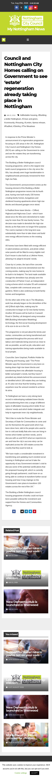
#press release (38, 123)
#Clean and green (29, 119)
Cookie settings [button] (21, 773)
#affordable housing (28, 115)
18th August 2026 (16, 715)
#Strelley (17, 126)
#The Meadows (28, 126)
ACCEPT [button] (34, 773)
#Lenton (27, 123)
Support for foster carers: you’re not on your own (24, 549)
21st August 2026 (16, 687)
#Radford (8, 126)
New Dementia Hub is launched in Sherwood (22, 603)
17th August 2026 (16, 742)
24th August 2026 (16, 659)
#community (9, 123)
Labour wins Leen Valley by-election (26, 576)
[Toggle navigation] (27, 39)
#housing (19, 123)
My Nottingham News (26, 29)
